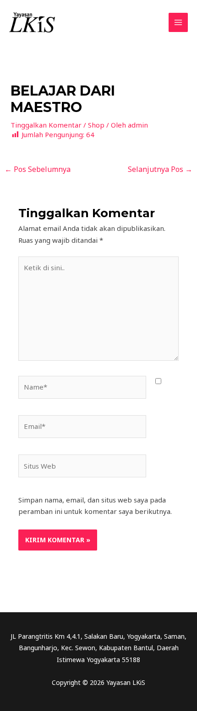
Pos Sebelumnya (38, 169)
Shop (96, 124)
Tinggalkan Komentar (46, 124)
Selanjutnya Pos (160, 169)
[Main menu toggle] (178, 22)
